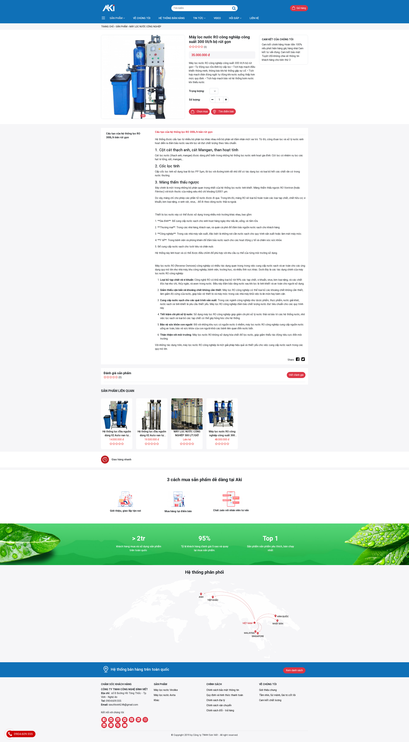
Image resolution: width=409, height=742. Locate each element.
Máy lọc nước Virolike (166, 689)
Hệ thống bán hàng (172, 18)
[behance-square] (138, 719)
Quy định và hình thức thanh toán (224, 695)
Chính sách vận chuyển (219, 705)
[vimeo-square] (124, 719)
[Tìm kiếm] (234, 8)
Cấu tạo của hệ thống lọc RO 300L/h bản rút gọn (123, 135)
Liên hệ (254, 18)
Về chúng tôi (141, 18)
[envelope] (124, 725)
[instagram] (145, 719)
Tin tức (198, 18)
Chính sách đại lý (215, 700)
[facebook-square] (104, 719)
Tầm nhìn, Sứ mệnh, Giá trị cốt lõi (277, 695)
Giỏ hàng (301, 8)
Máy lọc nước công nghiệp (145, 26)
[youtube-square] (118, 719)
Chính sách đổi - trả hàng (220, 710)
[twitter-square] (111, 719)
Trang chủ (107, 26)
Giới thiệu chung (268, 689)
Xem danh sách (294, 670)
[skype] (118, 725)
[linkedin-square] (104, 725)
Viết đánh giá (296, 374)
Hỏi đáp (234, 18)
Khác (156, 700)
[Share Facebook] (297, 359)
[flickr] (111, 725)
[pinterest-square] (131, 719)
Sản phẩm (116, 18)
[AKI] (108, 7)
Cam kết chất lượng (270, 700)
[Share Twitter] (303, 359)
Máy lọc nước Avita (164, 695)
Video (217, 18)
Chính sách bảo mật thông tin (222, 689)
